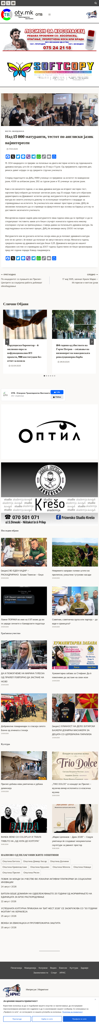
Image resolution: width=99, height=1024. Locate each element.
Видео (53, 967)
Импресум (31, 989)
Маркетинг (43, 989)
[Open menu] (49, 15)
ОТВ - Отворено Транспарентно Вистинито (30, 393)
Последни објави (9, 530)
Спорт (54, 972)
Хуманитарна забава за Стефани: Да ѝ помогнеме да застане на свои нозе (71, 675)
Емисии (63, 967)
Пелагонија (16, 967)
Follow (58, 397)
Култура (5, 744)
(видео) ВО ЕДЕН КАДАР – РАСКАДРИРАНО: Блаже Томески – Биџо (22, 572)
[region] (49, 1010)
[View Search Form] (95, 3)
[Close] (96, 999)
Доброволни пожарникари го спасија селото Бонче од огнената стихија (23, 728)
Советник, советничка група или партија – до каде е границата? (74, 621)
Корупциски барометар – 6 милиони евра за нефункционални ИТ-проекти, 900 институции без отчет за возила (24, 353)
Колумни (43, 967)
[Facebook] (3, 3)
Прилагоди (17, 1019)
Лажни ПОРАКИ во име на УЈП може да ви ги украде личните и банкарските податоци (23, 621)
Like (58, 392)
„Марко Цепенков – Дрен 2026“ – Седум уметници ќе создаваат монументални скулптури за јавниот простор (72, 841)
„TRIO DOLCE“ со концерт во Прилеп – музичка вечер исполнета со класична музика (71, 788)
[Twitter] (8, 3)
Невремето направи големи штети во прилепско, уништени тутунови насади (71, 572)
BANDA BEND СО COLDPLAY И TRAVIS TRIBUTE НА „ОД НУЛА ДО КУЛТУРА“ (21, 839)
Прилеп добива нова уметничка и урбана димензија (22, 786)
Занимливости (40, 972)
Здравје (84, 967)
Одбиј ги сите (47, 1019)
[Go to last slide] (7, 342)
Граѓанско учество (10, 633)
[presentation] (25, 324)
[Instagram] (13, 3)
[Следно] (92, 342)
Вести (8, 131)
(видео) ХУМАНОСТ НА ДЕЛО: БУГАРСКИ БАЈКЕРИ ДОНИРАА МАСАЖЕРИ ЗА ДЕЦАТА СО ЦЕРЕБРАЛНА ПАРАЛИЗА (73, 730)
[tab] (44, 375)
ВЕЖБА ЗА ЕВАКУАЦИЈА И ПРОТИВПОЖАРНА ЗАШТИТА (30, 923)
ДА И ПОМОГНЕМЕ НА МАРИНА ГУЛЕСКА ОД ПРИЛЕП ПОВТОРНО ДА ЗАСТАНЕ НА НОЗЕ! (22, 677)
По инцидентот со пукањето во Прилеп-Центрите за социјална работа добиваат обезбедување (21, 281)
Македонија (18, 131)
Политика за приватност (72, 1012)
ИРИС (63, 972)
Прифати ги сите (79, 1019)
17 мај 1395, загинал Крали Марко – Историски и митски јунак (80, 279)
